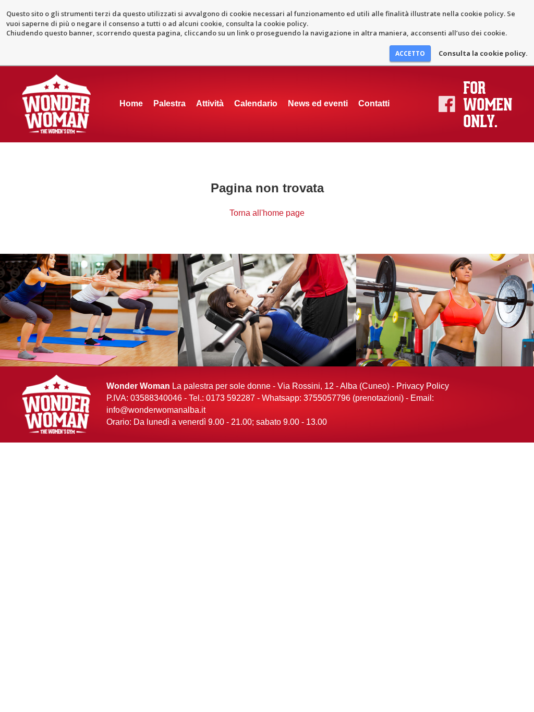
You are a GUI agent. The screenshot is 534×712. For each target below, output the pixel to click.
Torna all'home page (267, 212)
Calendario (255, 103)
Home (131, 103)
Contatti (374, 103)
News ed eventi (318, 103)
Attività (210, 103)
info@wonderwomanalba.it (155, 410)
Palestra (169, 103)
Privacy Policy (422, 386)
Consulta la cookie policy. (483, 53)
